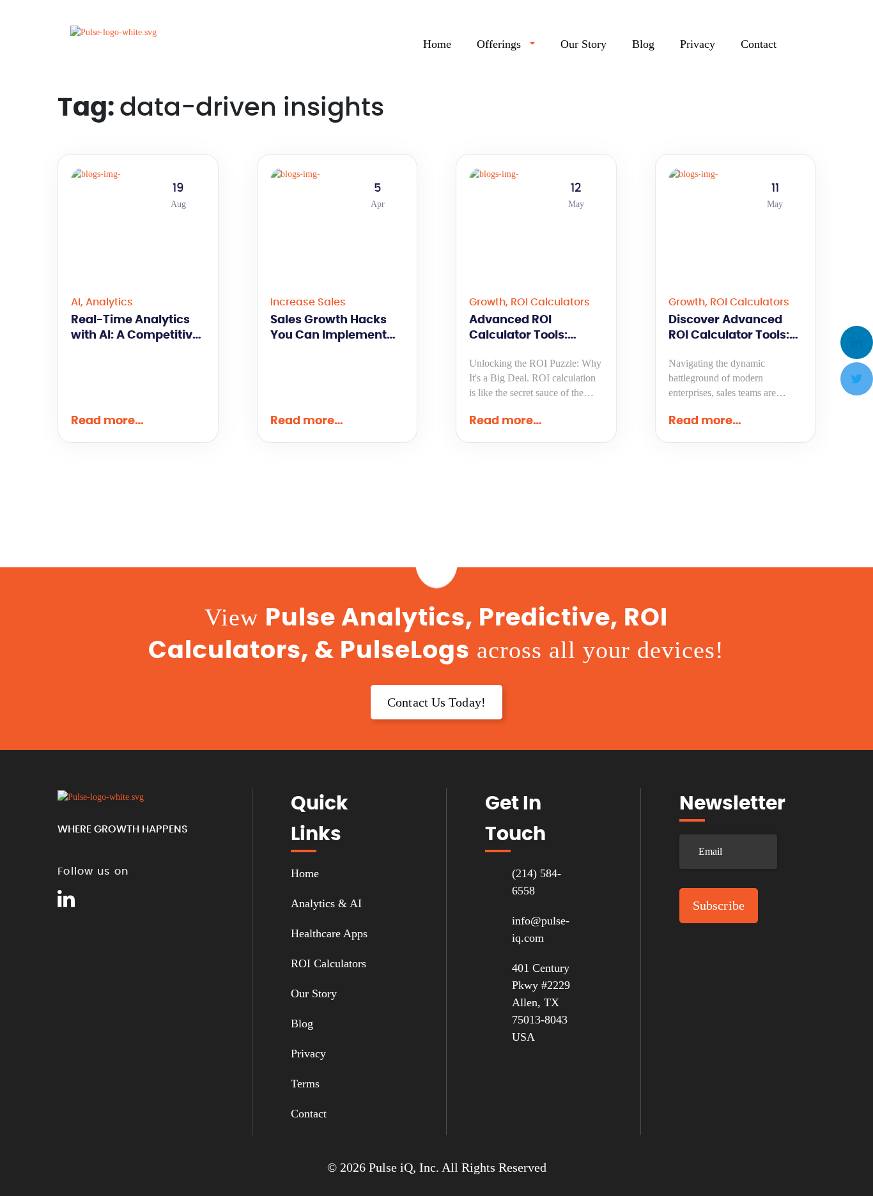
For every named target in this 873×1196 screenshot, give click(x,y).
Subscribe (719, 905)
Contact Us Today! (436, 702)
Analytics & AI (326, 903)
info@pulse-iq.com (540, 929)
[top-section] (436, 565)
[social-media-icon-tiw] (96, 899)
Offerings (499, 44)
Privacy (697, 44)
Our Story (583, 44)
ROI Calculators (328, 963)
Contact (758, 44)
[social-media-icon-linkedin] (66, 899)
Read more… (107, 421)
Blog (643, 44)
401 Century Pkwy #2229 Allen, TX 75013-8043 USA (541, 1002)
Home (437, 44)
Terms (305, 1083)
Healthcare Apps (329, 933)
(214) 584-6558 (536, 882)
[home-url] (134, 45)
